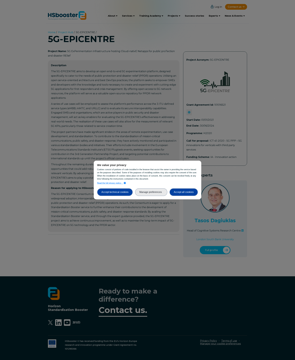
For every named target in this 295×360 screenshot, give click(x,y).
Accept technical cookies (114, 192)
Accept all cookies (184, 192)
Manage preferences (151, 192)
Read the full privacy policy (110, 183)
